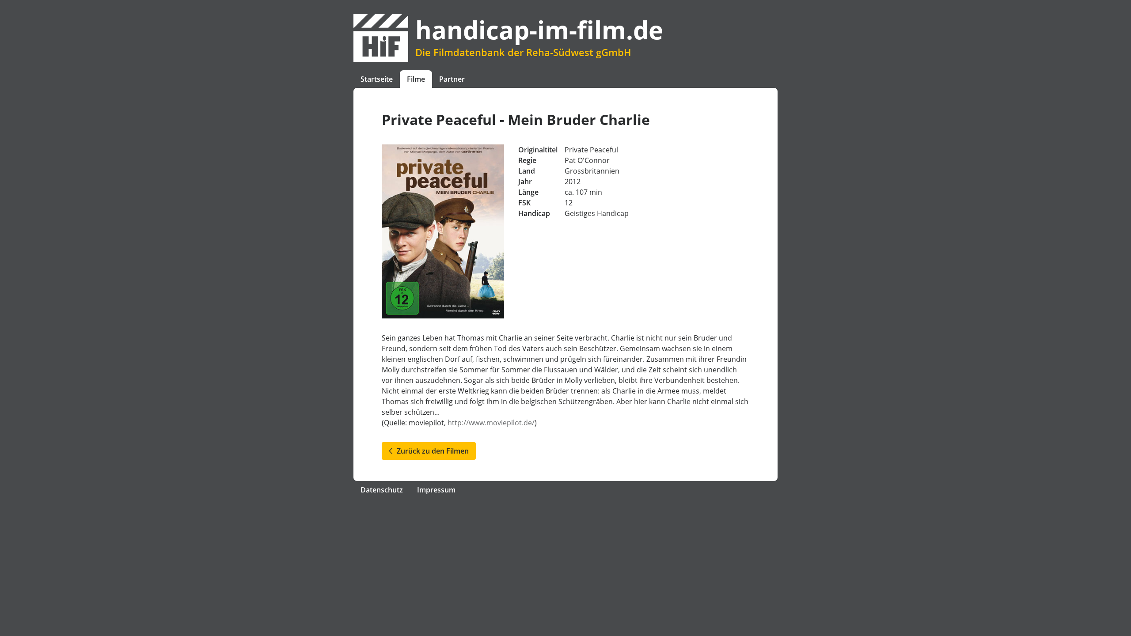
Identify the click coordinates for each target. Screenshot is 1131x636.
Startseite (377, 79)
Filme (416, 79)
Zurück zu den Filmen (431, 451)
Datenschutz (382, 490)
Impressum (436, 490)
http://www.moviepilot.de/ (491, 423)
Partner (452, 79)
